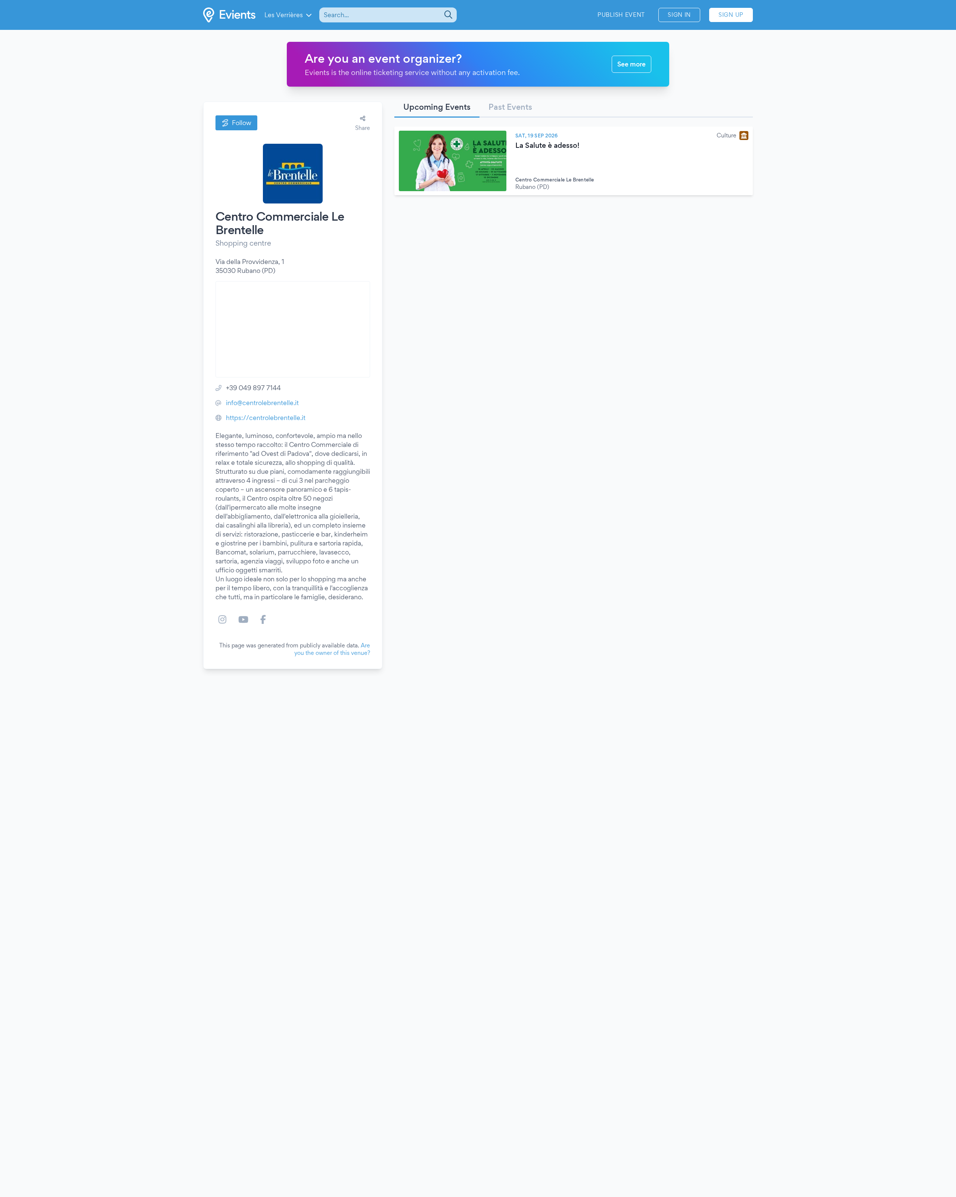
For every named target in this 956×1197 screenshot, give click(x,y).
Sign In (679, 14)
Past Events (510, 107)
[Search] (447, 14)
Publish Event (621, 14)
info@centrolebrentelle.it (262, 403)
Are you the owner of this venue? (332, 649)
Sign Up (731, 14)
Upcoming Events (437, 107)
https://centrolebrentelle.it (265, 418)
